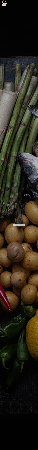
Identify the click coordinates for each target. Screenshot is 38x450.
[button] (36, 3)
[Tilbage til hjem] (4, 3)
